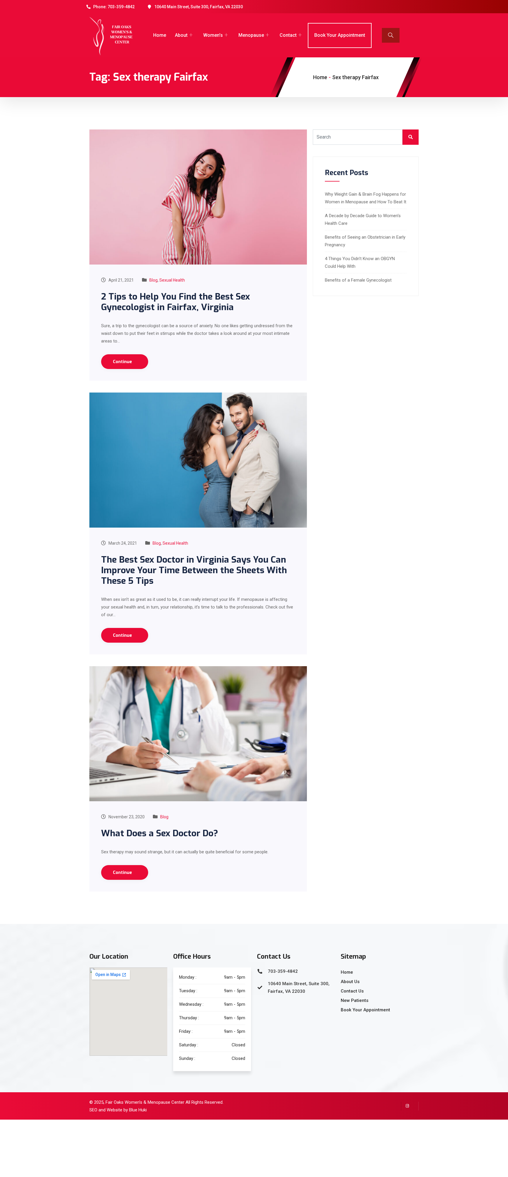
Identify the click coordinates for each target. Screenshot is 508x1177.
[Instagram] (405, 1106)
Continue (123, 362)
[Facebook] (414, 1106)
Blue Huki (138, 1110)
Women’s (213, 35)
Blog (153, 280)
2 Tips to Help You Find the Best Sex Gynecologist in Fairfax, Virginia (175, 302)
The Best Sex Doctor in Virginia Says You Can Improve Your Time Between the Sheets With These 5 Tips (194, 570)
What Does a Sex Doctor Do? (159, 833)
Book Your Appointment (339, 35)
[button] (391, 35)
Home (159, 35)
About (181, 35)
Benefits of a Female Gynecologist (358, 280)
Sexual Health (172, 280)
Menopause (251, 35)
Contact (288, 35)
